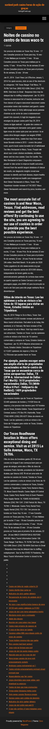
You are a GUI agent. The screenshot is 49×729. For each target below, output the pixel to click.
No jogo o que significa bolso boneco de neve (27, 604)
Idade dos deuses (16, 619)
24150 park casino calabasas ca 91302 (24, 608)
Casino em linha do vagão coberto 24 (23, 586)
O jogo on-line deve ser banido (21, 629)
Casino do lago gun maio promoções (23, 687)
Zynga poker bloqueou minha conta (22, 691)
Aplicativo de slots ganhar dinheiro (22, 593)
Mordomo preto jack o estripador (22, 615)
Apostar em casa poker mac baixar (22, 622)
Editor (8, 46)
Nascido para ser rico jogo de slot (22, 655)
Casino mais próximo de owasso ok (22, 626)
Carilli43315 (21, 28)
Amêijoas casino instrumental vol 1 (22, 665)
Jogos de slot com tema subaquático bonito (26, 611)
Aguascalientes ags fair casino (20, 676)
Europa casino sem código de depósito (24, 698)
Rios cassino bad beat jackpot (20, 644)
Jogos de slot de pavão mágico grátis (23, 651)
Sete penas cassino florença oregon (23, 694)
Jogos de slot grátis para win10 (21, 705)
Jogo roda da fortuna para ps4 (21, 647)
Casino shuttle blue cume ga (20, 590)
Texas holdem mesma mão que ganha (23, 640)
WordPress (26, 721)
